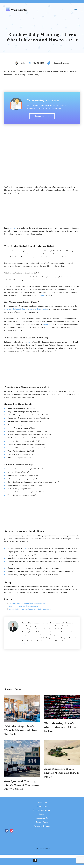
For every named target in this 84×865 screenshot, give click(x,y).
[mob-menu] (76, 9)
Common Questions (61, 63)
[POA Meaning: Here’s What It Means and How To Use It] (22, 708)
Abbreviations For (42, 818)
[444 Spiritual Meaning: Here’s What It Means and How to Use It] (22, 758)
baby (24, 548)
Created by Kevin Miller (42, 849)
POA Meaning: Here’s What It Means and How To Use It (20, 730)
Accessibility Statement (42, 826)
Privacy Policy (42, 806)
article (12, 228)
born (30, 342)
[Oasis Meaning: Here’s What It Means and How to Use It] (62, 752)
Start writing (39, 116)
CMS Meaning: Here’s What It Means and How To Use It (60, 727)
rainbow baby (67, 254)
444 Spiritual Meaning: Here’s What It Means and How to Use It (21, 784)
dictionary (41, 295)
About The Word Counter (42, 810)
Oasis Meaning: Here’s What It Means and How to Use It (62, 772)
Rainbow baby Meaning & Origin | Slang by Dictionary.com (30, 609)
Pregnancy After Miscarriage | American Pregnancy (27, 603)
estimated (47, 324)
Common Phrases (42, 822)
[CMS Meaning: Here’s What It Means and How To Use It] (62, 707)
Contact (42, 814)
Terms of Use (42, 802)
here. (24, 644)
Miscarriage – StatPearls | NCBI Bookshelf (23, 606)
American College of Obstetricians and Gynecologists (26, 309)
